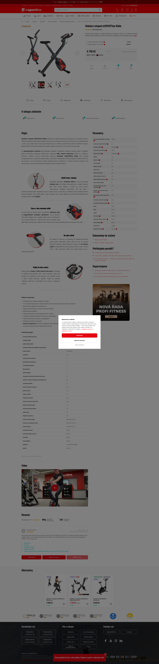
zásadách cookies (87, 329)
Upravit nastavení (79, 340)
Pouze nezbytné (79, 344)
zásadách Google (67, 331)
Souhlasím (79, 335)
